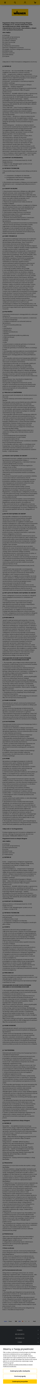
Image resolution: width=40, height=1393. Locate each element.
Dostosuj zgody (20, 1376)
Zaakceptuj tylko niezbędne (20, 1371)
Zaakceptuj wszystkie (20, 1381)
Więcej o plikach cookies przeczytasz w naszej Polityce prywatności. (18, 1365)
